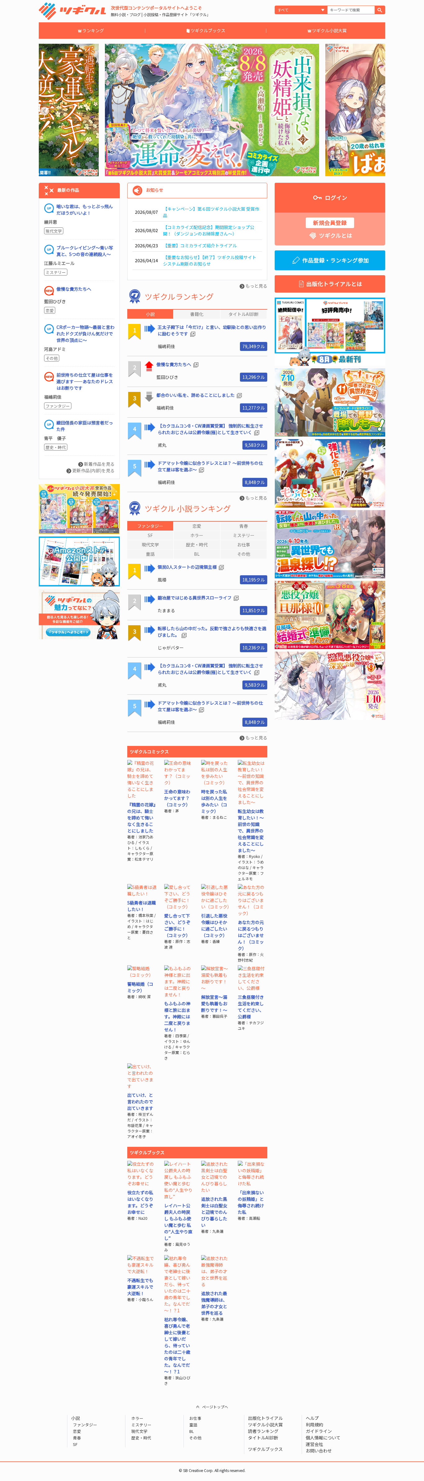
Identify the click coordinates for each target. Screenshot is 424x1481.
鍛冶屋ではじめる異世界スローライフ (195, 598)
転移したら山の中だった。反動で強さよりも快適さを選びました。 (212, 631)
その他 (52, 358)
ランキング (93, 30)
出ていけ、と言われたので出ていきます (140, 1101)
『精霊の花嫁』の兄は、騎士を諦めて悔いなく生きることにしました (141, 817)
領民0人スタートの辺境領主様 (188, 567)
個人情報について (323, 1437)
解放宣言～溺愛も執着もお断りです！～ (214, 1003)
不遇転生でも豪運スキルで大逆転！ (140, 1286)
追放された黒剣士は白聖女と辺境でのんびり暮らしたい (214, 1212)
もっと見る (256, 286)
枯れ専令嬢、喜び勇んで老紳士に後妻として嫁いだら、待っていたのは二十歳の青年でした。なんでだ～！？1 (177, 1345)
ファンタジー (58, 406)
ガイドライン (319, 1431)
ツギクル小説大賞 (329, 30)
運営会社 (314, 1444)
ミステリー (56, 272)
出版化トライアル (265, 1418)
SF (75, 1444)
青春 (77, 1438)
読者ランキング (263, 1431)
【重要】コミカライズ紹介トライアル (200, 245)
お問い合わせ (319, 1450)
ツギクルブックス (208, 30)
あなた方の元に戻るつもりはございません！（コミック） (251, 935)
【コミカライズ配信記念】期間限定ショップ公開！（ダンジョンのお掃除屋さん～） (208, 230)
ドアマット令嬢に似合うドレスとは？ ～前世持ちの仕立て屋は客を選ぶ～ (210, 466)
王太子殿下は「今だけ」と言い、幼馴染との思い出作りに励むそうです (212, 330)
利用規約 (314, 1424)
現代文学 (54, 231)
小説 (75, 1418)
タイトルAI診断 (263, 1437)
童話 (193, 1425)
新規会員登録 (330, 223)
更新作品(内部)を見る (93, 470)
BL (191, 1431)
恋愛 (50, 310)
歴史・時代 (56, 447)
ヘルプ (312, 1418)
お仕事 (195, 1418)
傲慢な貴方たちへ (174, 364)
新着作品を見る (99, 464)
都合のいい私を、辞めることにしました (196, 395)
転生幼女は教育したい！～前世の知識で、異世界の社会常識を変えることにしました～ (251, 830)
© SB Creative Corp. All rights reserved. (212, 1470)
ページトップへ (215, 1406)
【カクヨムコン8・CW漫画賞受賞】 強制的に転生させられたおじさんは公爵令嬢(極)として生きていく (210, 429)
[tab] (150, 526)
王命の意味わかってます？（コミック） (177, 798)
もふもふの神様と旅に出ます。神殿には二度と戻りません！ (177, 1016)
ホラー (137, 1418)
